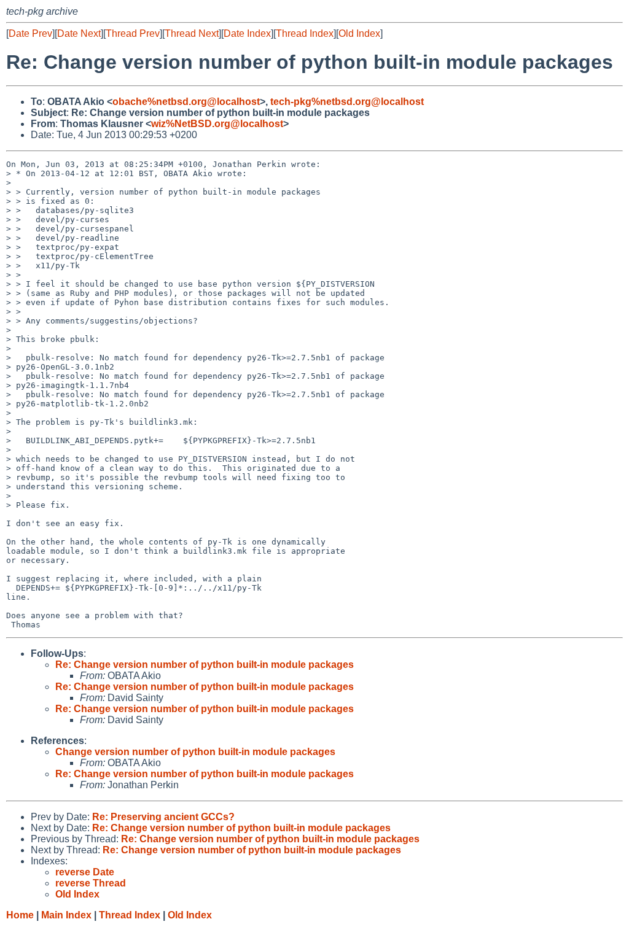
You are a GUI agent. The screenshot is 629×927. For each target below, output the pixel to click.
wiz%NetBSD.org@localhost (217, 123)
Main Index (66, 915)
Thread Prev (133, 33)
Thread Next (192, 33)
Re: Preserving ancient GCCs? (163, 817)
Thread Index (305, 33)
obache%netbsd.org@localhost (186, 101)
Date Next (79, 33)
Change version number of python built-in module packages (195, 752)
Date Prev (30, 33)
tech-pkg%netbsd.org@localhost (347, 101)
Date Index (247, 33)
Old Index (359, 33)
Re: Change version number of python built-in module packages (204, 664)
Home (20, 915)
